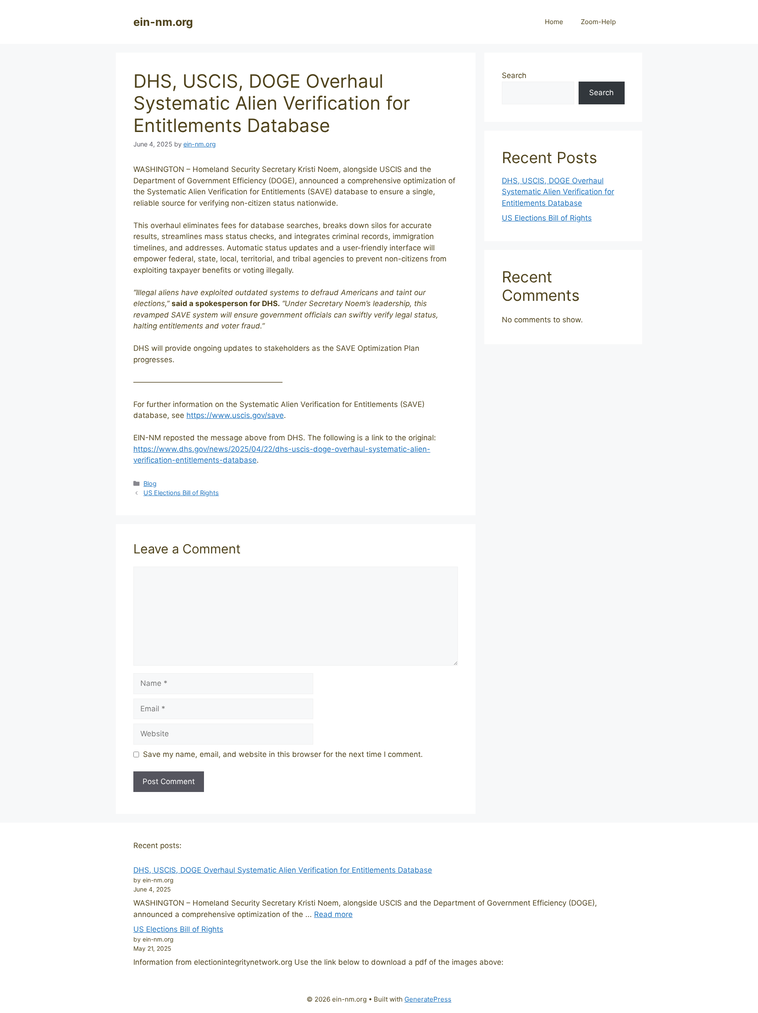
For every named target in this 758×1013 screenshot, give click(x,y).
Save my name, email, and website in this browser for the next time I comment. (283, 754)
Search (514, 75)
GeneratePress (427, 999)
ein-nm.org (163, 22)
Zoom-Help (598, 22)
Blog (150, 483)
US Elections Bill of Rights (181, 492)
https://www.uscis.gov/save (235, 415)
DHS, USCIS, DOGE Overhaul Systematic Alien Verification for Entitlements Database (558, 191)
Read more (333, 914)
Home (554, 22)
